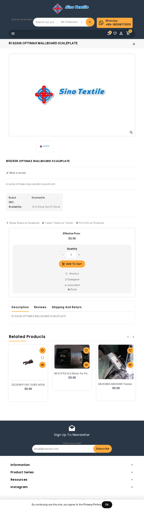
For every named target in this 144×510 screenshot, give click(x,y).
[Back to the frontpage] (134, 44)
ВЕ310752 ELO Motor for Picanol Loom (77, 373)
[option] (45, 146)
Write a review (17, 172)
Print (73, 289)
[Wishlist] (115, 34)
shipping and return (67, 307)
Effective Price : (72, 233)
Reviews (40, 307)
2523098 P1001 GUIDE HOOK (28, 384)
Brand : (13, 197)
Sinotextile (38, 197)
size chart (73, 285)
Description (20, 307)
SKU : (12, 202)
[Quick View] (42, 365)
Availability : (16, 206)
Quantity (72, 248)
